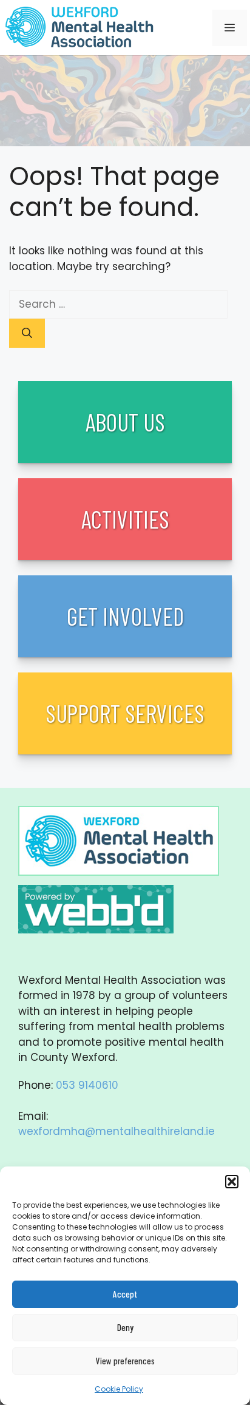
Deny (125, 1327)
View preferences (125, 1360)
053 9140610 (87, 1085)
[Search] (27, 333)
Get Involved (125, 616)
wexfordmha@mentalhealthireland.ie (116, 1131)
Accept (125, 1293)
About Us (125, 421)
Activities (125, 518)
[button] (232, 1182)
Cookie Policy (119, 1389)
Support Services (125, 713)
